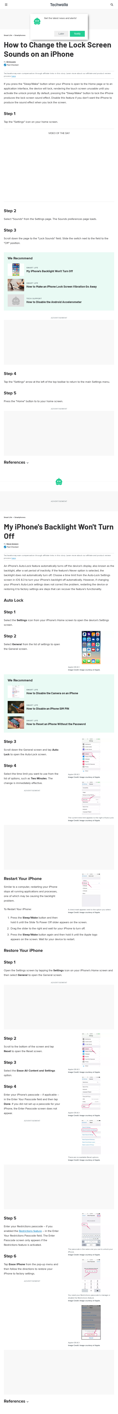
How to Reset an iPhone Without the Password (56, 724)
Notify (77, 33)
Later (61, 33)
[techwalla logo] (59, 4)
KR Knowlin (11, 61)
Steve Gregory (12, 543)
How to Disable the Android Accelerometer (54, 302)
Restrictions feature (30, 1231)
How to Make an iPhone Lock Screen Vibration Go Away (61, 286)
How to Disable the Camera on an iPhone (52, 693)
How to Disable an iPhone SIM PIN (47, 708)
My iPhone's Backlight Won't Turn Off (49, 271)
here (14, 76)
